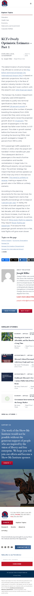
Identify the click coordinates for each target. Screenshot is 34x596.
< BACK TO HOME (9, 311)
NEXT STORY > (25, 311)
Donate (6, 463)
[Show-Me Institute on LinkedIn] (8, 547)
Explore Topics (21, 522)
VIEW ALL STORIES (8, 414)
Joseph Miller (8, 59)
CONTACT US (22, 547)
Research (4, 527)
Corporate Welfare (7, 29)
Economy (4, 23)
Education (4, 17)
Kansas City (5, 243)
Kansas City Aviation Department (12, 246)
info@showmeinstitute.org (17, 587)
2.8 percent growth (17, 106)
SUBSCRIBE (17, 564)
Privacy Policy (17, 575)
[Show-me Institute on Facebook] (2, 547)
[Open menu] (31, 3)
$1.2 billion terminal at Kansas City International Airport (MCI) (15, 73)
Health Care (5, 20)
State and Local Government (10, 26)
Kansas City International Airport (12, 249)
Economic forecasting (20, 240)
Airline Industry (6, 240)
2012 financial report (24, 90)
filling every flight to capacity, (21, 220)
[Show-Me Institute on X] (5, 547)
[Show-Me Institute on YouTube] (12, 547)
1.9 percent (19, 121)
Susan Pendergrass (23, 365)
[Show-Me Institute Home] (4, 3)
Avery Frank (20, 386)
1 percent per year (8, 203)
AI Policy (4, 530)
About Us (22, 527)
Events (13, 527)
